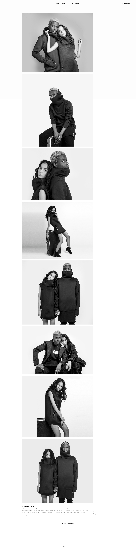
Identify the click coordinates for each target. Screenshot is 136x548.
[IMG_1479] (57, 147)
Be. (73, 535)
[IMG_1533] (57, 259)
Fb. (62, 535)
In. (70, 535)
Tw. (66, 535)
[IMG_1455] (57, 374)
